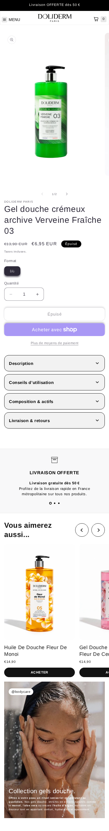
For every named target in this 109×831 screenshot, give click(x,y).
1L (15, 272)
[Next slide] (98, 530)
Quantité (11, 283)
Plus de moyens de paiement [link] (55, 343)
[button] (50, 503)
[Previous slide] (82, 530)
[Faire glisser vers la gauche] (42, 194)
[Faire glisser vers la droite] (67, 194)
